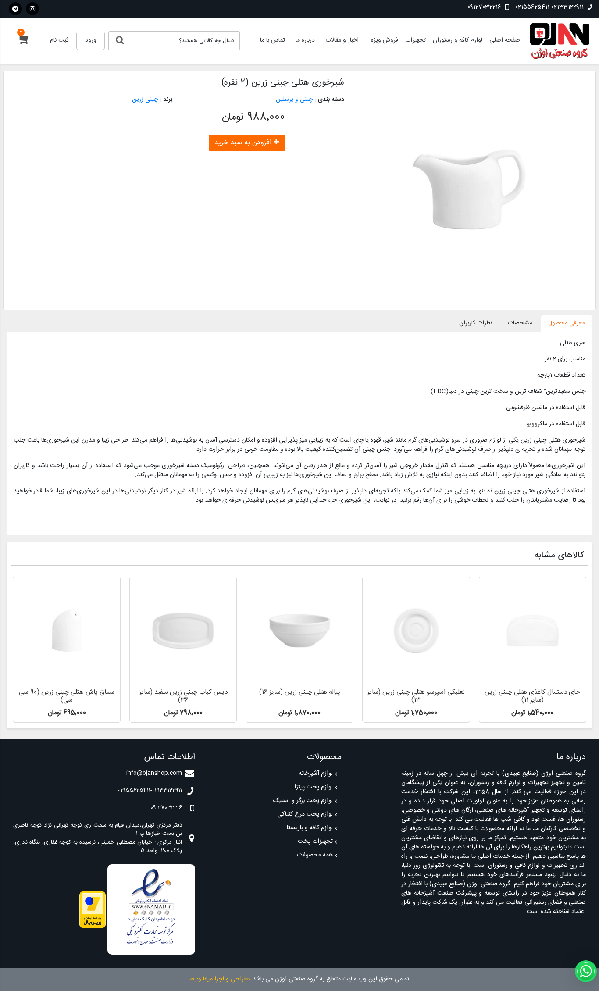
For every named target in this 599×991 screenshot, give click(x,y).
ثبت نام (59, 40)
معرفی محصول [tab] (566, 323)
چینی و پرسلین (294, 99)
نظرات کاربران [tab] (475, 323)
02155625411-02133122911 (549, 7)
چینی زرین (145, 99)
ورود (90, 40)
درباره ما (305, 40)
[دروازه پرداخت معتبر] (92, 910)
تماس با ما (272, 40)
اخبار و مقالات (342, 40)
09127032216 (485, 7)
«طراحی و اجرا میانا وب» (220, 979)
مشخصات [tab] (520, 323)
